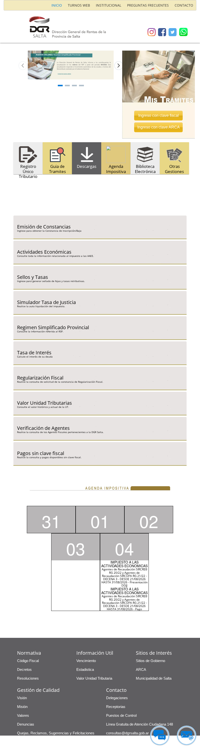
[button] (158, 108)
